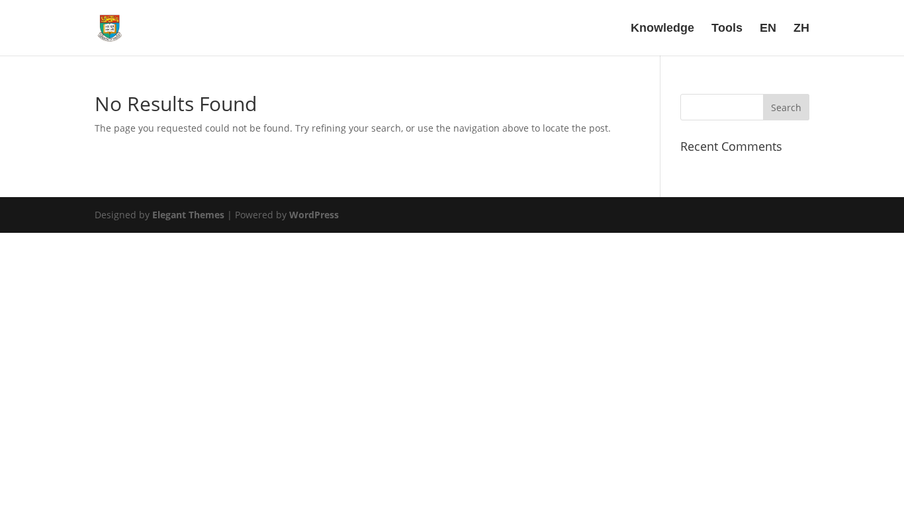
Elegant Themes (188, 214)
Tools (727, 28)
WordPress (314, 214)
